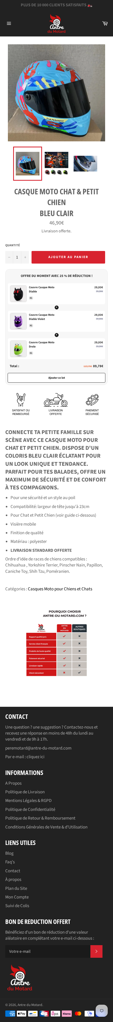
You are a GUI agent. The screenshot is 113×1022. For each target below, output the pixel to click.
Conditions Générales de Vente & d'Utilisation (46, 827)
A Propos (13, 783)
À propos (13, 879)
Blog (9, 853)
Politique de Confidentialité (30, 809)
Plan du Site (16, 888)
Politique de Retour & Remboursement (40, 818)
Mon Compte (17, 897)
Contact (12, 871)
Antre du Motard (30, 1004)
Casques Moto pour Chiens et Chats (60, 589)
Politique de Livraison (25, 792)
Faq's (10, 862)
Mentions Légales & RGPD (28, 801)
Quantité (12, 245)
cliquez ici (35, 757)
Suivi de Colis (17, 906)
